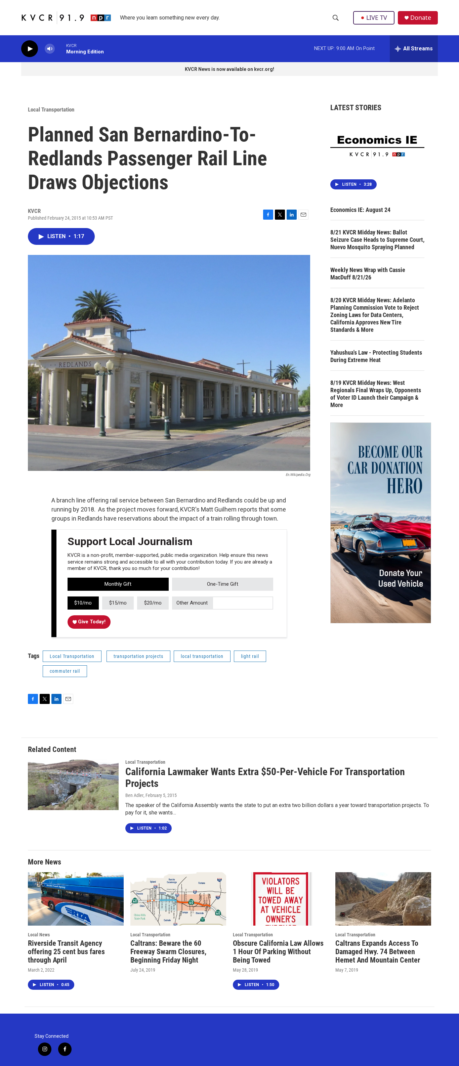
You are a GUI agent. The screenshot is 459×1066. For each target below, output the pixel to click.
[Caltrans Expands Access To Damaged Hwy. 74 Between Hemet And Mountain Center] (383, 899)
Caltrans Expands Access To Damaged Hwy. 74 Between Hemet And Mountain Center (377, 951)
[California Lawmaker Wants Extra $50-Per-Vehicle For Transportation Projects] (73, 785)
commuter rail (65, 671)
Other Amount (192, 603)
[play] (29, 49)
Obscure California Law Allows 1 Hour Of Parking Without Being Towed (278, 951)
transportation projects (138, 656)
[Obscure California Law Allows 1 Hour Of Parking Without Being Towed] (281, 899)
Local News (39, 934)
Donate (420, 17)
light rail (250, 656)
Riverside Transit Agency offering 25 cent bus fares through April (66, 951)
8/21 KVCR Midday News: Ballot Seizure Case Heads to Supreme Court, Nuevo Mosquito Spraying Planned (377, 240)
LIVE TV (376, 17)
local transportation (202, 656)
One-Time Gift (222, 584)
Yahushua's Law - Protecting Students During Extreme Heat (376, 356)
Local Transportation (51, 109)
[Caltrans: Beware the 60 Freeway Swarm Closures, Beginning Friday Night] (178, 899)
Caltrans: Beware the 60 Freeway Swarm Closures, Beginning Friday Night (168, 951)
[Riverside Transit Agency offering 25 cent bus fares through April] (76, 899)
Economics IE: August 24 (360, 209)
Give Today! (91, 622)
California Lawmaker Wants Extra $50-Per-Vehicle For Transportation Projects (265, 777)
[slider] (60, 48)
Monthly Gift (118, 584)
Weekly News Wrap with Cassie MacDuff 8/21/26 (367, 273)
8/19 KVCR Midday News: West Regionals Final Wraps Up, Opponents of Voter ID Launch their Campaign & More (375, 393)
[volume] (49, 48)
